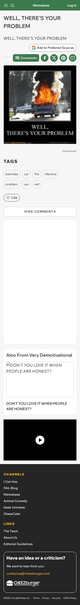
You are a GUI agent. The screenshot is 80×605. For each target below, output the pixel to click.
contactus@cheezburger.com (28, 573)
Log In (71, 5)
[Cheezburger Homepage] (40, 584)
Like (14, 198)
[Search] (12, 5)
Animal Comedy (15, 501)
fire (36, 174)
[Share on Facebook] (44, 58)
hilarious (51, 174)
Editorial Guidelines (18, 544)
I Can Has (10, 482)
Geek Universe (14, 507)
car (26, 174)
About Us (10, 538)
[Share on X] (54, 58)
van (26, 184)
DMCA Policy (69, 598)
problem (12, 184)
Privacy (45, 598)
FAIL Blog (11, 488)
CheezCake (12, 514)
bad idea (12, 174)
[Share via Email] (72, 58)
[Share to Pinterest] (63, 58)
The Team (11, 531)
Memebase (41, 5)
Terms (36, 598)
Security (56, 598)
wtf (37, 184)
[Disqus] (40, 284)
